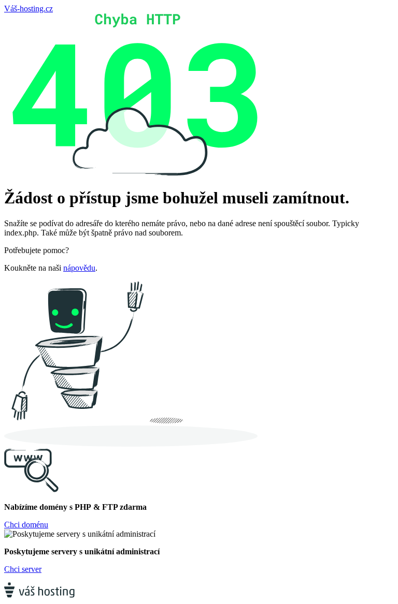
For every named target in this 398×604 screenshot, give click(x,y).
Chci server (22, 569)
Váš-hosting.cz (28, 8)
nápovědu (79, 267)
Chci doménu (26, 524)
